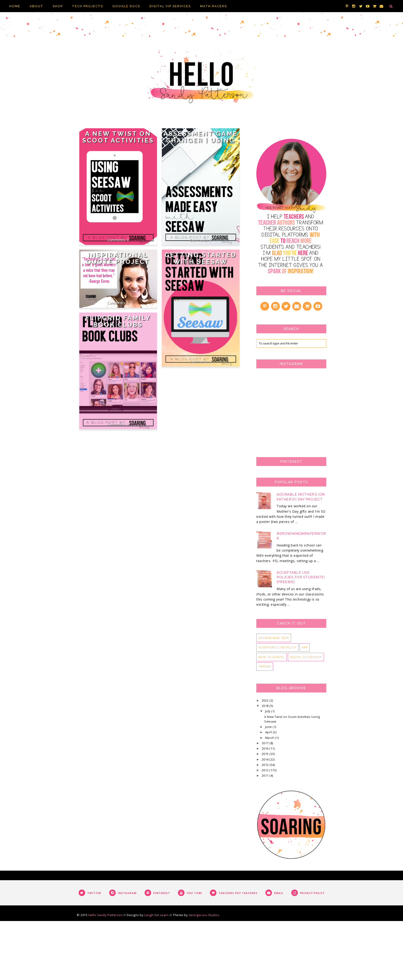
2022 (266, 700)
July (268, 711)
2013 (266, 765)
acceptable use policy (277, 647)
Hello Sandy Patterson (105, 915)
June (269, 727)
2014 (266, 759)
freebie (264, 666)
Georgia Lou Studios (204, 915)
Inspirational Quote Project (118, 258)
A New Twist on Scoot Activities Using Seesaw (118, 140)
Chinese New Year (273, 638)
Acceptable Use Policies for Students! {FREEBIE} (301, 577)
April (269, 732)
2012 (266, 770)
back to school (271, 657)
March (270, 738)
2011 (266, 776)
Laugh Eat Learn (156, 915)
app (305, 647)
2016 (266, 749)
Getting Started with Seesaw (200, 258)
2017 (266, 743)
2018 (266, 706)
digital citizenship (306, 657)
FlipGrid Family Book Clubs (118, 321)
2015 (266, 754)
